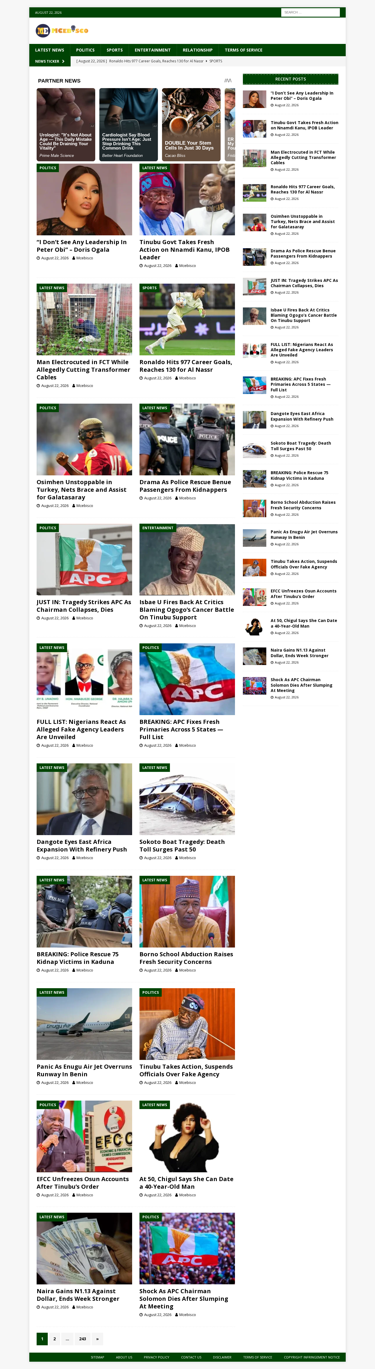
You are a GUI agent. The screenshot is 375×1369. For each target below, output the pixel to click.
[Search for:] (310, 12)
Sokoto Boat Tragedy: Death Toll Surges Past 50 (182, 845)
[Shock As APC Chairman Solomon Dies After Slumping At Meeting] (187, 1248)
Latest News (49, 50)
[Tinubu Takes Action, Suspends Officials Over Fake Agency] (187, 1024)
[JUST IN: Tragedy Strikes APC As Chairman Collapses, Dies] (84, 559)
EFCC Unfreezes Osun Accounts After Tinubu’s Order (83, 1182)
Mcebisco (84, 258)
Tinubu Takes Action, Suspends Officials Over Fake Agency (186, 1070)
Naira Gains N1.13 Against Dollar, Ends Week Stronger (78, 1295)
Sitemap (97, 1357)
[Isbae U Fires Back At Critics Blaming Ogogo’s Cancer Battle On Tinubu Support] (187, 559)
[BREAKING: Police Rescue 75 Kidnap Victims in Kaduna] (84, 911)
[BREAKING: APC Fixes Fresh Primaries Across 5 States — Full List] (187, 679)
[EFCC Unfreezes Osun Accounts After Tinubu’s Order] (84, 1136)
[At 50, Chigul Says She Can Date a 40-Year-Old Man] (187, 1136)
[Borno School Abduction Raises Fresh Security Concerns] (187, 911)
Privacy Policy (156, 1357)
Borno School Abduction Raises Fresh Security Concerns (186, 958)
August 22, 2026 (55, 258)
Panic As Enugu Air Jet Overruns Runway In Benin (84, 1070)
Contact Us (191, 1357)
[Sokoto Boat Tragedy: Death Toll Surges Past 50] (187, 799)
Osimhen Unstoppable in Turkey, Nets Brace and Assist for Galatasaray (82, 489)
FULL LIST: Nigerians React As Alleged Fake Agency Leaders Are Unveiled (81, 729)
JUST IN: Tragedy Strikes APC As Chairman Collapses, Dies (84, 606)
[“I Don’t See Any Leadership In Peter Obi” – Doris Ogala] (84, 199)
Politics (85, 50)
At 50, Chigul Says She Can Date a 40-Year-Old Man (186, 1182)
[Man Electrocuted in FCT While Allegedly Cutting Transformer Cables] (84, 319)
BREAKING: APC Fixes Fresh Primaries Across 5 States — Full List (181, 729)
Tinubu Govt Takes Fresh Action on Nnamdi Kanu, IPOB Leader (184, 249)
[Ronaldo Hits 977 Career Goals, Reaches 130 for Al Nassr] (187, 319)
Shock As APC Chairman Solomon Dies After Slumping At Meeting (183, 1298)
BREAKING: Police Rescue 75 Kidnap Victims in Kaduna (78, 958)
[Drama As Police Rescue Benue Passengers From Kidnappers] (187, 439)
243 (82, 1338)
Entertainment (153, 50)
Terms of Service (243, 50)
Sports (115, 50)
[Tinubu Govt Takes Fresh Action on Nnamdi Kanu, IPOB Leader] (187, 199)
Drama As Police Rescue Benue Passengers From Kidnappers (185, 486)
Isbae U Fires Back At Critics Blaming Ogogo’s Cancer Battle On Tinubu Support (186, 609)
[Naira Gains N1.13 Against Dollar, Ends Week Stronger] (84, 1248)
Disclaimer (222, 1357)
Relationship (198, 50)
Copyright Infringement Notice (312, 1357)
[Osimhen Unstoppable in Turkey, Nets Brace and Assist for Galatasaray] (84, 439)
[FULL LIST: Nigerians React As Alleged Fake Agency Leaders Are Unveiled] (84, 679)
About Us (124, 1357)
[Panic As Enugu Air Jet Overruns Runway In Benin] (84, 1024)
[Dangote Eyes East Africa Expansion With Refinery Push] (84, 799)
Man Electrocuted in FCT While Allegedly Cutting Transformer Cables (83, 369)
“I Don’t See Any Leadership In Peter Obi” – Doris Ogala (82, 245)
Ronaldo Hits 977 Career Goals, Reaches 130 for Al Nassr (185, 365)
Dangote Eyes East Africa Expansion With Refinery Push (82, 845)
